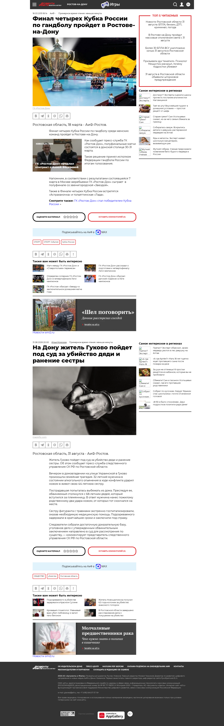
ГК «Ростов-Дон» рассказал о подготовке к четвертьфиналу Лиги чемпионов (114, 268)
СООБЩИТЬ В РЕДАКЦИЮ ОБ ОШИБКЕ (111, 670)
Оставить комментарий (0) (112, 217)
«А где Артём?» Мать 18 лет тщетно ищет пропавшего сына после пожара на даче (171, 361)
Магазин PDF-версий (112, 666)
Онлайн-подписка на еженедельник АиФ (148, 666)
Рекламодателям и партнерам (74, 670)
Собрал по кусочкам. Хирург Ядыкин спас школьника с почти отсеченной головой (172, 394)
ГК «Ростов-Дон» (41, 108)
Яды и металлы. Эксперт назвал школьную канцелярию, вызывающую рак (169, 141)
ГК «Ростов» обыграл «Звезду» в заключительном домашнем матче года (64, 289)
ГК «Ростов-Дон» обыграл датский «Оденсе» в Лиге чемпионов (112, 279)
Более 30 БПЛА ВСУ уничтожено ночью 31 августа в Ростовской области (165, 51)
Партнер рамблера (86, 714)
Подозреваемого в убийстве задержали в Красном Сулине (62, 601)
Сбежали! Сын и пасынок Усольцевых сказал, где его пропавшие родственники (172, 383)
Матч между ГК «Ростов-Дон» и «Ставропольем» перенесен (63, 266)
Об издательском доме (70, 666)
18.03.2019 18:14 (40, 13)
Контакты (179, 666)
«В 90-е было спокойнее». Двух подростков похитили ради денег (170, 403)
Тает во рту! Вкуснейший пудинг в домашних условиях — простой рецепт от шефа (170, 108)
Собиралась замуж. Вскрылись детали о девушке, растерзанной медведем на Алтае (170, 130)
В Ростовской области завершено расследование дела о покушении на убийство (116, 613)
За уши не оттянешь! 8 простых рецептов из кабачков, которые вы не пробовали (172, 372)
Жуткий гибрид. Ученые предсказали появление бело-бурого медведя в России (172, 151)
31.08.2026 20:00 (41, 342)
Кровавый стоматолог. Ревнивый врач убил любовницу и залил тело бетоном (64, 613)
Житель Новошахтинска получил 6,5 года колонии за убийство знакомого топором (116, 602)
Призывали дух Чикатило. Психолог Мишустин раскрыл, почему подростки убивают (165, 64)
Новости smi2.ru (43, 332)
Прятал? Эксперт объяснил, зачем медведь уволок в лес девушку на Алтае (170, 350)
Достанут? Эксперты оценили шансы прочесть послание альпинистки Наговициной (172, 97)
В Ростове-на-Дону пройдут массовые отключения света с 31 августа (165, 38)
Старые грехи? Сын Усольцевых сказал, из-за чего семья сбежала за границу (171, 119)
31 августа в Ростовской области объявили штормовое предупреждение (165, 77)
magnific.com (40, 437)
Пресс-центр (92, 666)
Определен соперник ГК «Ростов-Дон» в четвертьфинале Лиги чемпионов (64, 279)
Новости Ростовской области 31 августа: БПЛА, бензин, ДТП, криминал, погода (165, 24)
